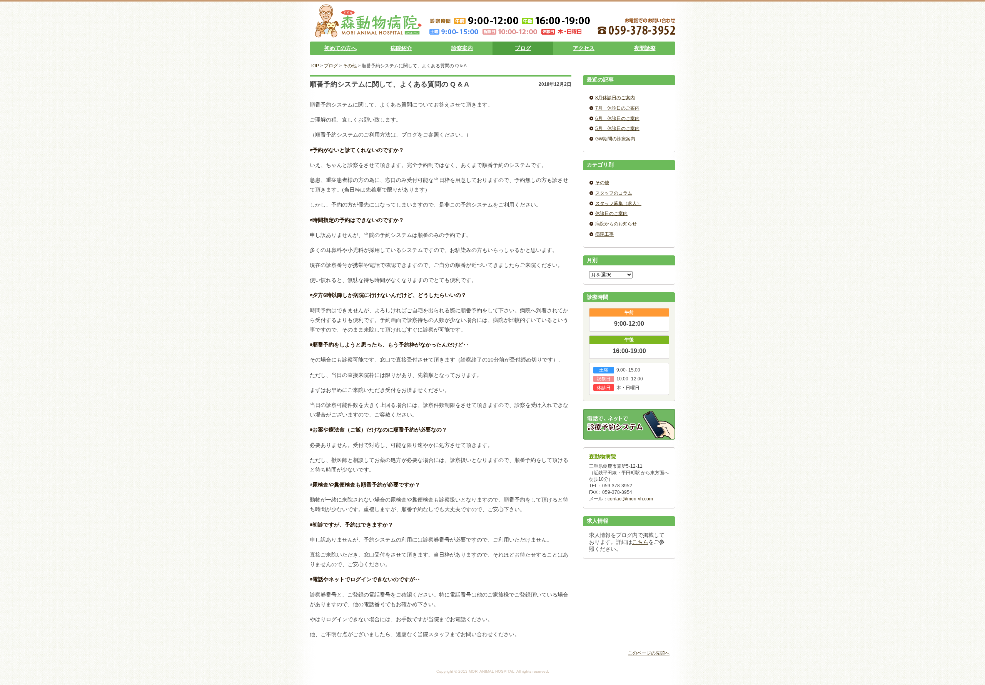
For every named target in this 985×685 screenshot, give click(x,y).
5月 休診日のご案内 (617, 128)
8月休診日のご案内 (615, 97)
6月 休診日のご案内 (617, 118)
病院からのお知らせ (616, 224)
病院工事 (604, 234)
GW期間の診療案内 (615, 139)
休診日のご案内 (611, 213)
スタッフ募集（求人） (618, 203)
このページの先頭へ (648, 653)
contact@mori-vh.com (630, 499)
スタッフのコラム (613, 193)
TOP (314, 65)
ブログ (523, 48)
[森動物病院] (368, 35)
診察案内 (462, 48)
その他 (350, 65)
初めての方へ (340, 48)
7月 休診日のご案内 (617, 108)
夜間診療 (645, 48)
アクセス (583, 48)
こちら (640, 542)
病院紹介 (401, 48)
